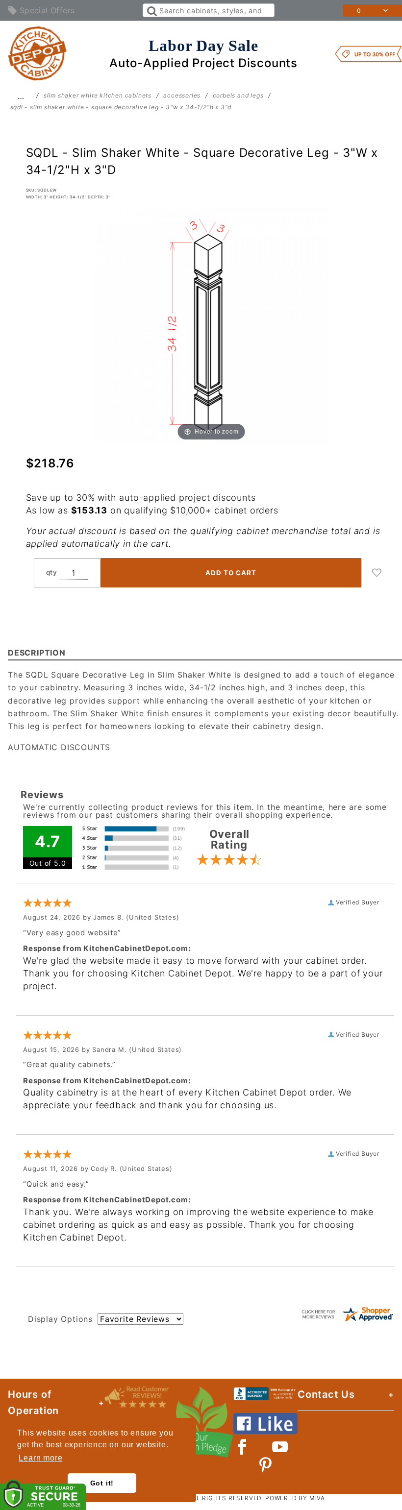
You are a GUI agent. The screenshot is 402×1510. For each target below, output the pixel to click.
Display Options (60, 1319)
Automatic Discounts (59, 747)
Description (37, 653)
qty (51, 572)
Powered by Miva (295, 1498)
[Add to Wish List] (377, 572)
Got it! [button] (102, 1483)
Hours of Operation (33, 1402)
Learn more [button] (40, 1458)
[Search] (151, 10)
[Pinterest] (265, 1465)
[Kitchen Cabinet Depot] (37, 53)
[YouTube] (280, 1447)
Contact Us (326, 1394)
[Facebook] (242, 1447)
